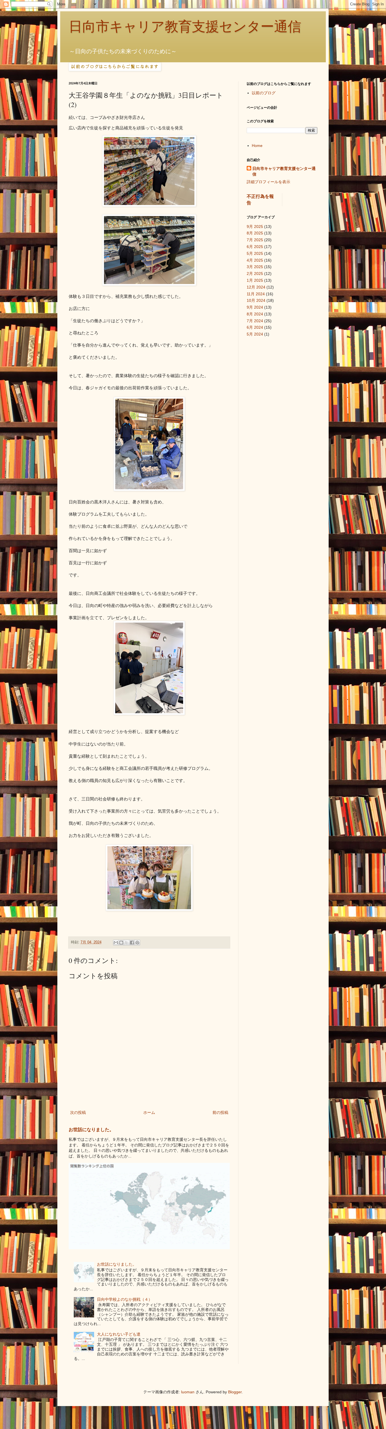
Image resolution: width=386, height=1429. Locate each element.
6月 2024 (255, 327)
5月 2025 (255, 253)
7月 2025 (255, 240)
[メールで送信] (116, 942)
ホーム (149, 1112)
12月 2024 (256, 287)
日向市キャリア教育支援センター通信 (185, 26)
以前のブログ (264, 93)
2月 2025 (255, 273)
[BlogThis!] (121, 942)
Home (257, 145)
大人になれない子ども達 (118, 1334)
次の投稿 (78, 1112)
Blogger (235, 1392)
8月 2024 (255, 314)
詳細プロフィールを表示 (268, 182)
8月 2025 (255, 233)
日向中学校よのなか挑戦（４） (124, 1299)
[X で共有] (126, 942)
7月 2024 (255, 321)
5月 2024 (255, 334)
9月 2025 (255, 226)
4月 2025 (255, 260)
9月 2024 (255, 307)
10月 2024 (256, 300)
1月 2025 (255, 280)
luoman (187, 1392)
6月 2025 (255, 246)
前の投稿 (220, 1112)
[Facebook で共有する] (132, 942)
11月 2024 (256, 294)
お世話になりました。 (91, 1129)
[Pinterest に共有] (137, 942)
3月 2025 (255, 266)
